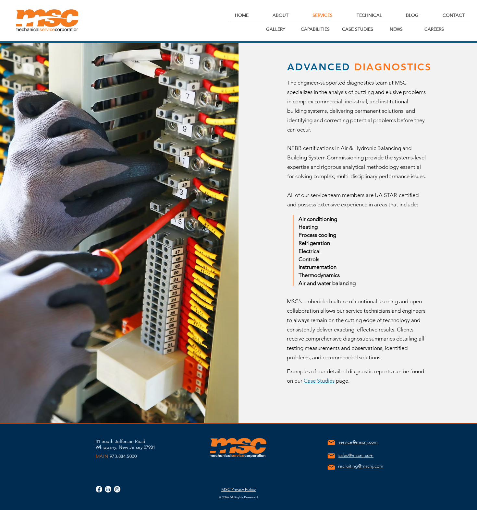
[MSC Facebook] (99, 489)
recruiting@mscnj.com (360, 466)
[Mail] (331, 442)
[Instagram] (117, 489)
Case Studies (319, 380)
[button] (280, 15)
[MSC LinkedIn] (108, 489)
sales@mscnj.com (355, 455)
